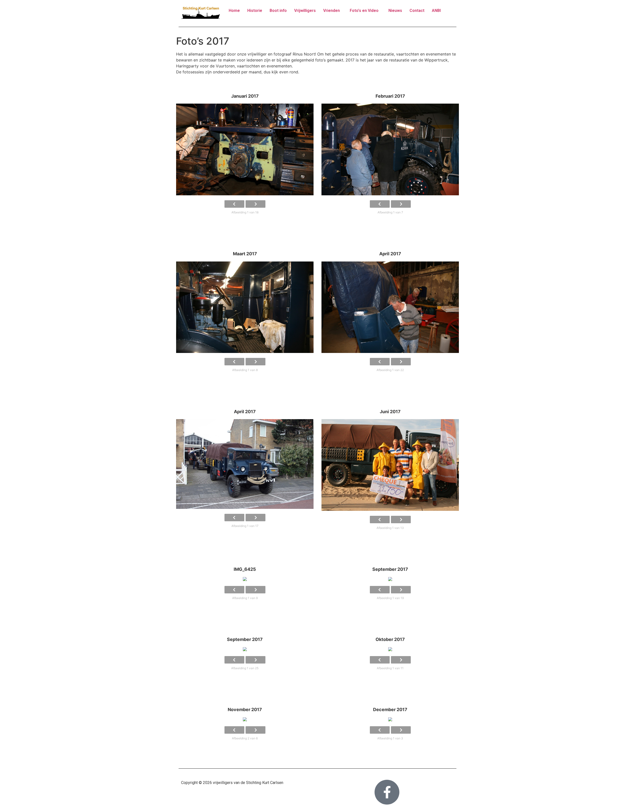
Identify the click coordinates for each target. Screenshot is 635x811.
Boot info (278, 10)
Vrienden (331, 10)
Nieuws (395, 10)
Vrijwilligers (305, 10)
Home (234, 10)
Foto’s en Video (364, 10)
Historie (254, 10)
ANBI (436, 10)
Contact (417, 10)
